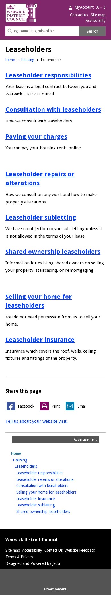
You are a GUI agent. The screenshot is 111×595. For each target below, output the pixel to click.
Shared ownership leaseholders (52, 251)
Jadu (56, 563)
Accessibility (96, 20)
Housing (27, 60)
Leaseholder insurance (40, 339)
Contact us (79, 15)
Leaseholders (35, 466)
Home (10, 60)
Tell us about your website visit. (36, 421)
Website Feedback (80, 550)
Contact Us (53, 550)
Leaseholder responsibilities (48, 75)
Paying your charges (36, 136)
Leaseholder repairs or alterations (53, 479)
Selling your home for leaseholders (55, 492)
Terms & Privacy (19, 557)
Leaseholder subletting (40, 217)
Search (92, 31)
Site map (98, 15)
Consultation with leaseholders (53, 109)
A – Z (101, 7)
